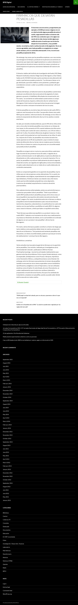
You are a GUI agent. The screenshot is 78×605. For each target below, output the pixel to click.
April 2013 (6, 459)
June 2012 (6, 493)
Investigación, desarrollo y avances (52, 6)
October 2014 (7, 397)
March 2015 (6, 380)
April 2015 (6, 376)
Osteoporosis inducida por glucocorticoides (16, 324)
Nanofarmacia (7, 554)
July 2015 (6, 366)
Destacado (6, 526)
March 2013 (6, 462)
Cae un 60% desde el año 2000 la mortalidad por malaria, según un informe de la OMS (28, 340)
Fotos (4, 540)
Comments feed (7, 590)
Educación (6, 533)
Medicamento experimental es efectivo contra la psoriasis (20, 337)
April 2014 (6, 418)
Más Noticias (7, 550)
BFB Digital (7, 2)
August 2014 (6, 404)
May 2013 (6, 455)
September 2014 (8, 401)
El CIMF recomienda (32, 6)
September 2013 (8, 442)
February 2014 (7, 425)
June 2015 (6, 370)
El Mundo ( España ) (23, 282)
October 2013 (7, 438)
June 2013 (6, 452)
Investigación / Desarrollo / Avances (13, 544)
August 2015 (6, 363)
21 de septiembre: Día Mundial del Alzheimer (16, 333)
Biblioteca (6, 513)
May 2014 (6, 414)
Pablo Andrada (32, 22)
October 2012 (7, 480)
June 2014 (6, 411)
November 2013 (7, 435)
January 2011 (7, 500)
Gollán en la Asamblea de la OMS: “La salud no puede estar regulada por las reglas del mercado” (38, 305)
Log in (4, 583)
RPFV (4, 571)
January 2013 (7, 469)
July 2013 (6, 449)
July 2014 (6, 407)
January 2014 (7, 428)
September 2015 (8, 359)
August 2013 (6, 445)
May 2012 (6, 497)
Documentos (21, 6)
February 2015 (7, 383)
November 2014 (7, 394)
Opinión (67, 6)
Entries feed (6, 587)
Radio (4, 568)
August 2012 (6, 486)
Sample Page (6, 11)
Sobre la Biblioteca (17, 11)
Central (5, 516)
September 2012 (8, 483)
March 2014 (6, 421)
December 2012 (7, 473)
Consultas (6, 523)
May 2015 (6, 373)
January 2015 (7, 387)
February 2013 (7, 466)
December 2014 (7, 390)
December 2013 (7, 431)
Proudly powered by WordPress (11, 602)
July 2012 (6, 490)
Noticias (5, 557)
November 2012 (7, 476)
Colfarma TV (6, 519)
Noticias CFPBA (7, 561)
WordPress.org (7, 594)
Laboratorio (6, 547)
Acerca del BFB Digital (9, 6)
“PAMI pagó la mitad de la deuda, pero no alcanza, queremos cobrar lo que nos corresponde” (38, 295)
